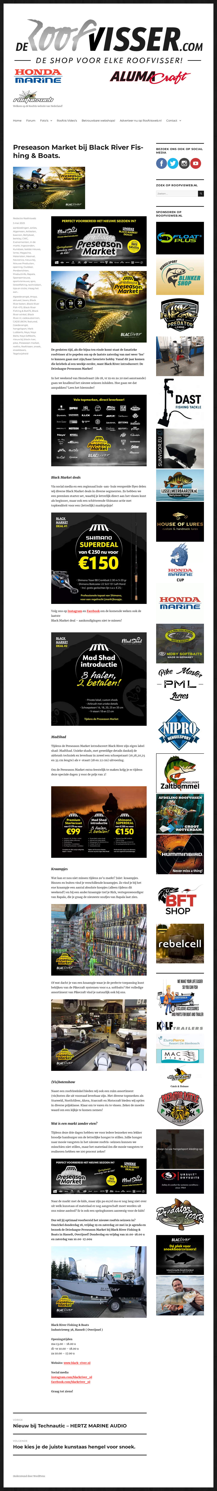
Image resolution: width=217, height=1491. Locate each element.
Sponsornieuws (21, 277)
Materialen (19, 256)
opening (18, 267)
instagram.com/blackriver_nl (71, 1377)
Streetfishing (20, 284)
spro (33, 281)
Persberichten (21, 270)
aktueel (17, 300)
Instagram (75, 611)
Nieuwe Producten (23, 263)
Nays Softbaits (27, 335)
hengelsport (20, 328)
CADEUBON (20, 321)
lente (16, 252)
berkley (17, 238)
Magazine (25, 252)
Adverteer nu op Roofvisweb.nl (141, 120)
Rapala (31, 274)
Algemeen (19, 231)
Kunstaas (18, 249)
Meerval (30, 256)
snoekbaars (19, 350)
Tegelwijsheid (20, 353)
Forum (30, 120)
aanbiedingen (21, 227)
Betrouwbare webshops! (98, 120)
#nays (33, 296)
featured (32, 321)
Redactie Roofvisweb (24, 218)
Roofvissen (27, 346)
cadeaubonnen (31, 318)
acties (33, 227)
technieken (34, 284)
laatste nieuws (32, 249)
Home (17, 120)
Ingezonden (27, 245)
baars (26, 300)
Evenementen (21, 242)
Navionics (18, 259)
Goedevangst (20, 325)
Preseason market (29, 343)
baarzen (17, 235)
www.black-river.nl (77, 1363)
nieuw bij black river (24, 339)
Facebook (93, 611)
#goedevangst (21, 296)
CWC (25, 238)
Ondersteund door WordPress (29, 1476)
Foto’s (44, 120)
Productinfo (19, 274)
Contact (171, 120)
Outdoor (28, 267)
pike (15, 343)
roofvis (16, 346)
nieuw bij (30, 259)
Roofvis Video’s (67, 120)
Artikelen (31, 231)
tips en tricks (20, 288)
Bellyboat (28, 235)
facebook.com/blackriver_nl (70, 1382)
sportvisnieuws (21, 281)
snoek (37, 346)
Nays (26, 332)
